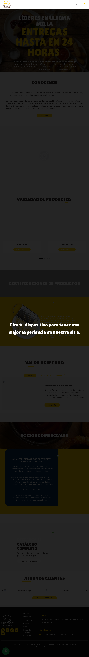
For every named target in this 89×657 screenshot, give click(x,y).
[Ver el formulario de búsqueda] (85, 4)
